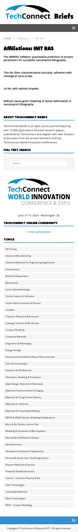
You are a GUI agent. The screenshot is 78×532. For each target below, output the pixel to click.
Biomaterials (11, 282)
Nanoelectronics (13, 444)
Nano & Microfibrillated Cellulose (22, 437)
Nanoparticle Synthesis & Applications (24, 451)
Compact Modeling (14, 329)
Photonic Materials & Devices (20, 464)
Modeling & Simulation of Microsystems (25, 431)
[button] (73, 28)
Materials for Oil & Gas (16, 404)
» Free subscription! (39, 232)
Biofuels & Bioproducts (16, 276)
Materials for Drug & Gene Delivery (23, 397)
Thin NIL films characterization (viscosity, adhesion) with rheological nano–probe (38, 74)
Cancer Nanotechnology (17, 289)
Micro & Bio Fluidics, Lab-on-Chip (21, 424)
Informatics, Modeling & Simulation (23, 377)
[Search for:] (39, 163)
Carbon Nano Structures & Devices (23, 303)
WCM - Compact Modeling (18, 505)
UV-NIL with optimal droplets (21, 88)
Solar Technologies (15, 485)
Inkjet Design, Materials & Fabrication (24, 383)
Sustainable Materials (16, 491)
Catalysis (10, 309)
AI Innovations (12, 269)
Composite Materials (15, 336)
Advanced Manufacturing (18, 255)
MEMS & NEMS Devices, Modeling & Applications (30, 417)
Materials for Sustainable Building (22, 410)
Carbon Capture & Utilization (19, 296)
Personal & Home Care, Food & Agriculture (27, 458)
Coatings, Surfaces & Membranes (22, 323)
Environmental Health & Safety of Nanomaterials (30, 356)
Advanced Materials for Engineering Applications (30, 262)
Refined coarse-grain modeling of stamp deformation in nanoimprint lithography (37, 102)
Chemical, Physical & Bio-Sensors (22, 316)
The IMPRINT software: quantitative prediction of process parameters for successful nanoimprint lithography (38, 58)
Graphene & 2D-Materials (18, 370)
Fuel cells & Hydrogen (16, 363)
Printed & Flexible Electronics (20, 471)
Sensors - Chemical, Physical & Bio (22, 478)
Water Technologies (15, 498)
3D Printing (11, 249)
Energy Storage (13, 350)
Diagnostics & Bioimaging (18, 343)
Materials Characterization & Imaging (24, 390)
